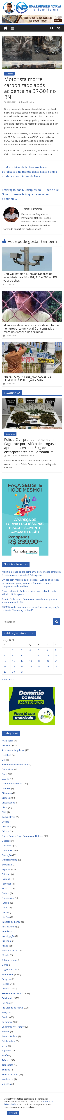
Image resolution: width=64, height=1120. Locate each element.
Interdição (7, 931)
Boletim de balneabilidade (15, 764)
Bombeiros (7, 769)
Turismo (6, 1069)
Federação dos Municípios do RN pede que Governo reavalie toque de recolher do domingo (30, 194)
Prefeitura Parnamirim (13, 993)
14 (56, 655)
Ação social (7, 740)
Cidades (9, 73)
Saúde (5, 1017)
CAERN (5, 778)
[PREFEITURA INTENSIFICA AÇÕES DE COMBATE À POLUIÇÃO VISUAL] (32, 344)
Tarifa (5, 1055)
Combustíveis (8, 816)
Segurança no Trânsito (13, 1026)
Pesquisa (6, 979)
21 (56, 660)
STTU (4, 1045)
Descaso (6, 840)
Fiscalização (8, 898)
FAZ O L (6, 888)
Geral (4, 907)
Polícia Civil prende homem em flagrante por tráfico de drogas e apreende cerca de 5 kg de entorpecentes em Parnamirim (30, 445)
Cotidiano (6, 826)
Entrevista (7, 864)
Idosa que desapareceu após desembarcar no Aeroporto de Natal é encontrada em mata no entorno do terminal (31, 328)
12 (39, 655)
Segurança (10, 434)
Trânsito (6, 1060)
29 (5, 671)
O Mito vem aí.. (9, 960)
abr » (11, 679)
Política (5, 988)
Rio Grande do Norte (12, 1007)
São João (6, 1012)
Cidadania (7, 793)
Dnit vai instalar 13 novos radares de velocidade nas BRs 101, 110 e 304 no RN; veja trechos (30, 277)
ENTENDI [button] (13, 1113)
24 (22, 666)
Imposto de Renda (11, 921)
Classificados (8, 802)
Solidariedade (8, 1041)
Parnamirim (8, 974)
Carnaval (6, 788)
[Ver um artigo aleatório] (58, 28)
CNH (4, 812)
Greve (5, 912)
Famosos (6, 883)
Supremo (6, 1050)
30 (13, 671)
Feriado (5, 893)
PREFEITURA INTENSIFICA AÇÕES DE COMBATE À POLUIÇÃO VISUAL (27, 378)
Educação (7, 855)
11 (30, 655)
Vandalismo (8, 1079)
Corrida (5, 821)
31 (22, 671)
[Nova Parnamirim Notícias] (5, 28)
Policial (5, 983)
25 (30, 666)
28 (56, 666)
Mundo (5, 955)
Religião (6, 1002)
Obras (5, 964)
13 (47, 655)
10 (22, 655)
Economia (7, 850)
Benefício (6, 754)
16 (13, 660)
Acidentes (7, 745)
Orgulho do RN (9, 969)
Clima (4, 807)
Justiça (5, 945)
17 (22, 660)
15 (5, 660)
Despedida (7, 845)
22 (5, 666)
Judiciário (6, 940)
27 (47, 666)
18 (30, 660)
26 (39, 666)
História (6, 917)
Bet (3, 759)
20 (47, 660)
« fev (4, 679)
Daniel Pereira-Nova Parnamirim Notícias (22, 836)
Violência (6, 1083)
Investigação (8, 936)
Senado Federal (10, 1036)
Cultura (5, 831)
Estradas (6, 874)
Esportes (6, 869)
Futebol (5, 902)
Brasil (4, 774)
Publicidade (7, 998)
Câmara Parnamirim (12, 783)
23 (13, 666)
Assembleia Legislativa (13, 750)
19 (39, 660)
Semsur (5, 1031)
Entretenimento (10, 859)
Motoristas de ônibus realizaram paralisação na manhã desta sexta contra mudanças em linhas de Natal (29, 171)
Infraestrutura (9, 926)
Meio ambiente (9, 950)
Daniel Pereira (27, 102)
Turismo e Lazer (10, 1074)
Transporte (7, 1064)
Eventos (6, 878)
